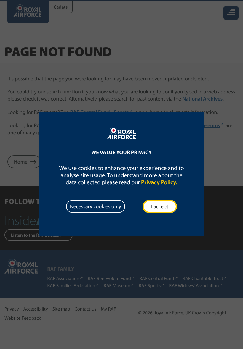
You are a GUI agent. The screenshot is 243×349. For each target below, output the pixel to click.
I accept (159, 206)
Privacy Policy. (159, 182)
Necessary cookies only (95, 206)
